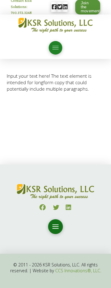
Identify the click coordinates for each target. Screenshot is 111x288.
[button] (55, 48)
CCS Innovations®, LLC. (78, 271)
